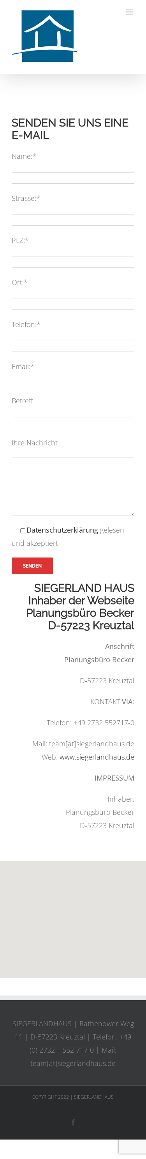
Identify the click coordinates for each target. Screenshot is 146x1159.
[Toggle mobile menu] (130, 12)
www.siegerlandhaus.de (97, 757)
